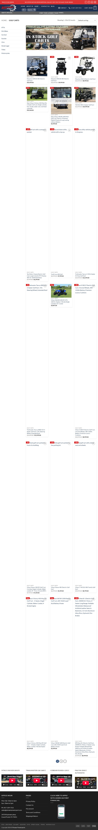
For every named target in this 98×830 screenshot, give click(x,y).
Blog (52, 6)
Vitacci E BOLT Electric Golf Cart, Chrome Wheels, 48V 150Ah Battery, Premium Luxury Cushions (85, 432)
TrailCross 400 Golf (57, 274)
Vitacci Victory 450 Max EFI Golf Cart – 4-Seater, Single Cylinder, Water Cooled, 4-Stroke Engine (36, 744)
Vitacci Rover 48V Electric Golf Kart (60, 588)
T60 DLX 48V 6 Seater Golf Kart (84, 105)
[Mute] (18, 785)
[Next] (65, 761)
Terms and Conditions (33, 812)
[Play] (4, 785)
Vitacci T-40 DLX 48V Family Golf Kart (85, 588)
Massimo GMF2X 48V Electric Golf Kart (36, 79)
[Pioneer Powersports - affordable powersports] (9, 7)
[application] (12, 780)
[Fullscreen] (21, 785)
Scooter (4, 38)
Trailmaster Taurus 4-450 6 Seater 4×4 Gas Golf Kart (85, 275)
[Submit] (34, 9)
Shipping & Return (32, 816)
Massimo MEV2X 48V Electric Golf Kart (60, 79)
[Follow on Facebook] (86, 2)
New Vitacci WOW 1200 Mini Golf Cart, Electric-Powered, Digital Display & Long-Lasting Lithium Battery (60, 119)
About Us (29, 6)
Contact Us (45, 6)
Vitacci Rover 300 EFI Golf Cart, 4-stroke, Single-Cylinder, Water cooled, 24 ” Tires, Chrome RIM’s (36, 589)
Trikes (3, 49)
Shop (36, 6)
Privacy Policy (30, 801)
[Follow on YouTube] (95, 2)
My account (30, 809)
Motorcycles (5, 53)
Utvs (3, 42)
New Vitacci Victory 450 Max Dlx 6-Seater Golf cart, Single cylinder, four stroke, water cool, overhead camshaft (37, 105)
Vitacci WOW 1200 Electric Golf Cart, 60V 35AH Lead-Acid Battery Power (60, 744)
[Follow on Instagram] (89, 2)
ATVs (3, 27)
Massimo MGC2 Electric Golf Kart (85, 79)
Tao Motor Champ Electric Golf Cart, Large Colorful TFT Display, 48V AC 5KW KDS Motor (36, 275)
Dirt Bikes (4, 31)
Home (23, 6)
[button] (90, 8)
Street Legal (5, 46)
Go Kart (4, 35)
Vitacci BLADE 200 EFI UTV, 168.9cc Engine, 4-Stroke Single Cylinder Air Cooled (60, 301)
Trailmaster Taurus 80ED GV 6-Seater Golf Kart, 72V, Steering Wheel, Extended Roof (36, 431)
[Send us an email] (92, 2)
